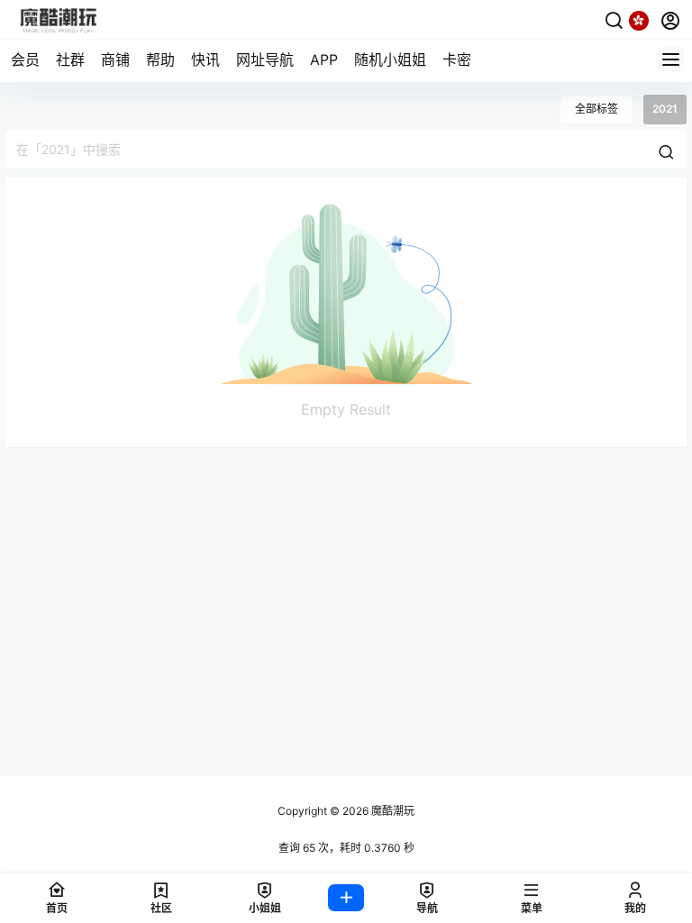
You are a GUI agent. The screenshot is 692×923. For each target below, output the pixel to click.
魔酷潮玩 (391, 811)
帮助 (160, 59)
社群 (70, 59)
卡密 (456, 59)
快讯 (205, 59)
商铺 (115, 59)
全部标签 (596, 108)
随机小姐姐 (390, 59)
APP (324, 59)
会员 (25, 59)
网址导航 (265, 59)
